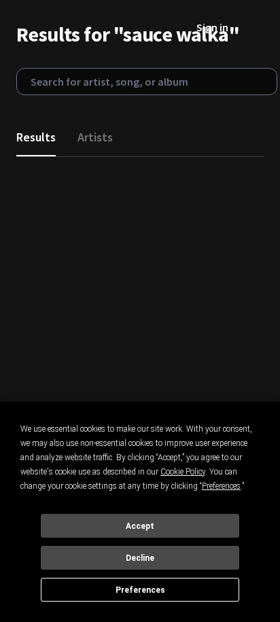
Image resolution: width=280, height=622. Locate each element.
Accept (140, 526)
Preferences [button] (221, 486)
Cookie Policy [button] (182, 472)
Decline (140, 558)
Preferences (140, 590)
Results (36, 137)
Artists (95, 137)
